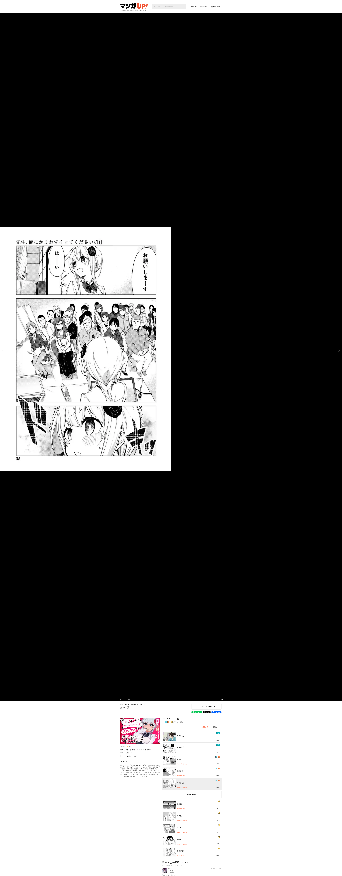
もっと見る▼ (192, 794)
